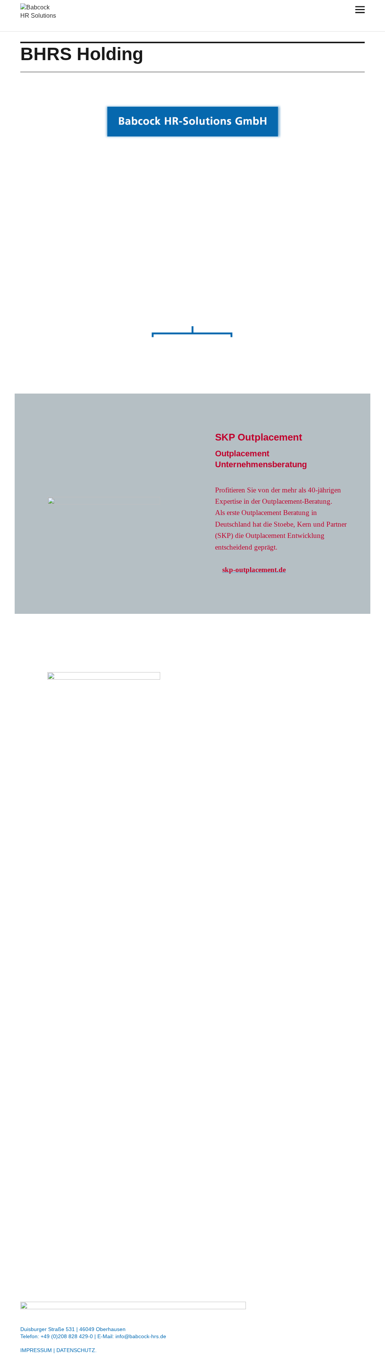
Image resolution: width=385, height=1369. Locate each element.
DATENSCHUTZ (75, 1350)
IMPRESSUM (36, 1350)
